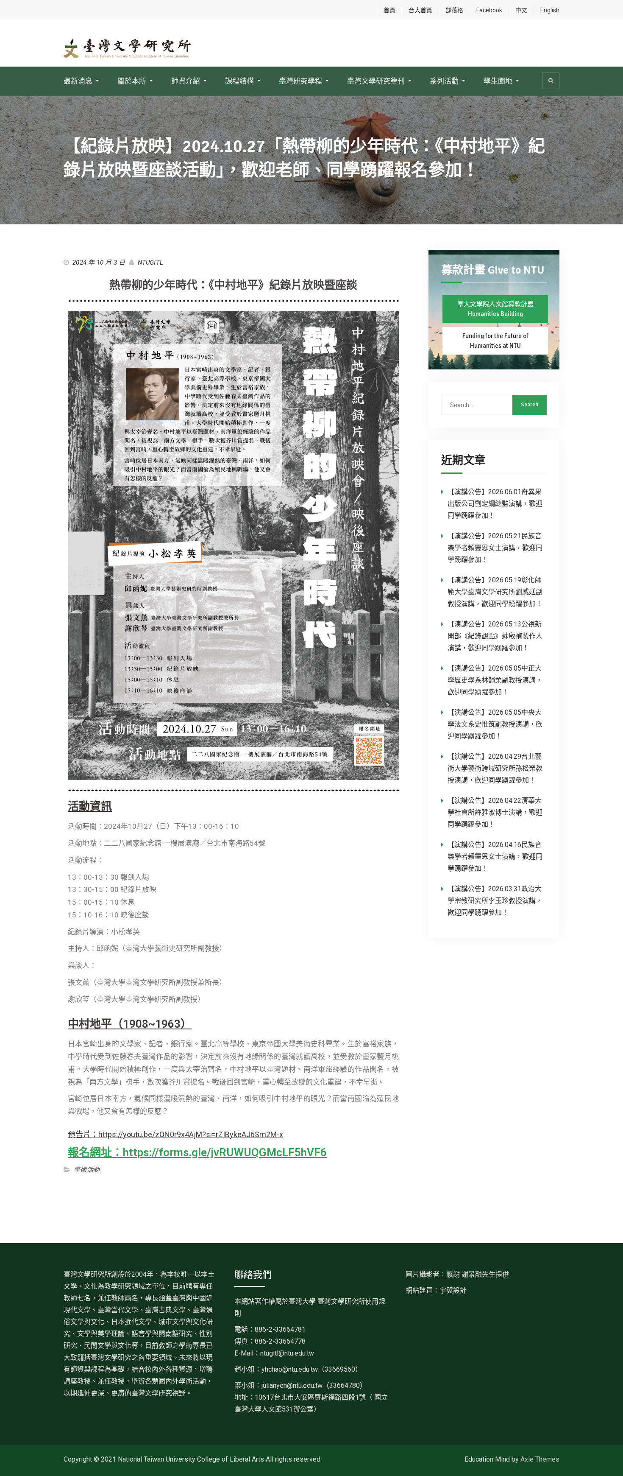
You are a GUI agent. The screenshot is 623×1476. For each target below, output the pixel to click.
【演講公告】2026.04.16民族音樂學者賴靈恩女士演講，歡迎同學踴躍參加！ (495, 856)
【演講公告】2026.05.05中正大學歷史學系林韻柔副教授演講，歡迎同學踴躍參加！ (495, 680)
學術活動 (87, 1170)
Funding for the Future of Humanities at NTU (495, 340)
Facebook (489, 10)
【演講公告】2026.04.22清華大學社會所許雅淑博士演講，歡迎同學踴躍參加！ (495, 812)
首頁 (389, 10)
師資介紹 (185, 81)
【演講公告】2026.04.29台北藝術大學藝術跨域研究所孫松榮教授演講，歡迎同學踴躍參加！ (495, 768)
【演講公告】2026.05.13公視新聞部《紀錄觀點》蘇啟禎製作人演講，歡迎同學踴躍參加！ (495, 636)
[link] (311, 1369)
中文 (521, 10)
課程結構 (239, 81)
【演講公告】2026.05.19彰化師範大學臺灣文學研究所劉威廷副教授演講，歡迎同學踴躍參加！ (495, 592)
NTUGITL (150, 262)
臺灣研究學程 (300, 81)
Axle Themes (539, 1459)
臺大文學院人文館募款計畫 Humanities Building (495, 309)
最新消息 (78, 81)
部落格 (454, 10)
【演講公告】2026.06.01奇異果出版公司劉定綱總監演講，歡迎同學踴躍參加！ (495, 504)
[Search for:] (494, 404)
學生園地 (498, 81)
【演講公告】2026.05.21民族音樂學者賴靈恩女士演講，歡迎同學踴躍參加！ (495, 548)
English (549, 10)
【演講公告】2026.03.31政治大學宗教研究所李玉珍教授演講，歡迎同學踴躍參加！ (495, 901)
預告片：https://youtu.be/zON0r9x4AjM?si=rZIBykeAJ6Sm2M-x (175, 1134)
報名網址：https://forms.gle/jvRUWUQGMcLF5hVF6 (197, 1152)
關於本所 (131, 81)
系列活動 (444, 81)
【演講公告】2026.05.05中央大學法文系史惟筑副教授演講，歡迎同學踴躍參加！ (495, 724)
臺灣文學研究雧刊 (376, 81)
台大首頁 (420, 10)
